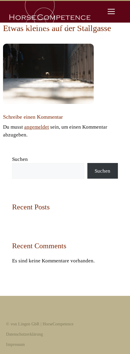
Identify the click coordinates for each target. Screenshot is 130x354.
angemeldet (36, 127)
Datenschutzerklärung (24, 334)
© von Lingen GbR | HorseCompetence (39, 324)
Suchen (20, 159)
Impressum (15, 344)
